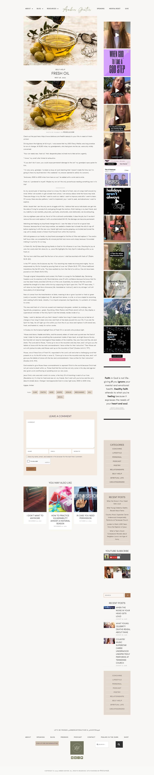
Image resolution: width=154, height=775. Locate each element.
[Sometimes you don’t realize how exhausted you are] (117, 284)
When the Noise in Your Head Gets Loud (123, 612)
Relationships (117, 469)
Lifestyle (117, 453)
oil (89, 392)
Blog (39, 8)
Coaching (117, 449)
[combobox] (102, 744)
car (35, 392)
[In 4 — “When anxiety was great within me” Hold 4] (117, 90)
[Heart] (81, 757)
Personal (117, 457)
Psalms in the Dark (109, 737)
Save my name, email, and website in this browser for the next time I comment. (55, 457)
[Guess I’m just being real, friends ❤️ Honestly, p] (117, 229)
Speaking (101, 8)
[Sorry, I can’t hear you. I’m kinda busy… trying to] (117, 312)
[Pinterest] (75, 757)
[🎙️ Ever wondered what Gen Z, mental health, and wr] (117, 173)
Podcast (117, 461)
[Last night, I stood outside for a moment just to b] (117, 201)
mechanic (79, 392)
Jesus (68, 392)
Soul (60, 397)
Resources (51, 8)
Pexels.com (68, 132)
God (51, 392)
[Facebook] (72, 757)
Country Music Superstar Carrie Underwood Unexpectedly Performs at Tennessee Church (117, 517)
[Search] (127, 595)
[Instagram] (78, 757)
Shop (126, 737)
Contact (91, 737)
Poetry (117, 465)
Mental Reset (114, 8)
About (28, 8)
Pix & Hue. (104, 771)
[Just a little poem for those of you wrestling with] (117, 118)
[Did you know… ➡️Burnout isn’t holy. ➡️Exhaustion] (117, 35)
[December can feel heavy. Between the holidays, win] (117, 339)
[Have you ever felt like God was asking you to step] (117, 62)
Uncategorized (117, 482)
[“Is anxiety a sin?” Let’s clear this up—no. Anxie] (117, 145)
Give (127, 8)
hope (59, 392)
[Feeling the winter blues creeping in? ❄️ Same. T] (117, 256)
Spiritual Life (117, 478)
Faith (43, 392)
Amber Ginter (77, 9)
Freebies (64, 737)
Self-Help (60, 69)
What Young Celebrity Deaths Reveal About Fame (123, 628)
